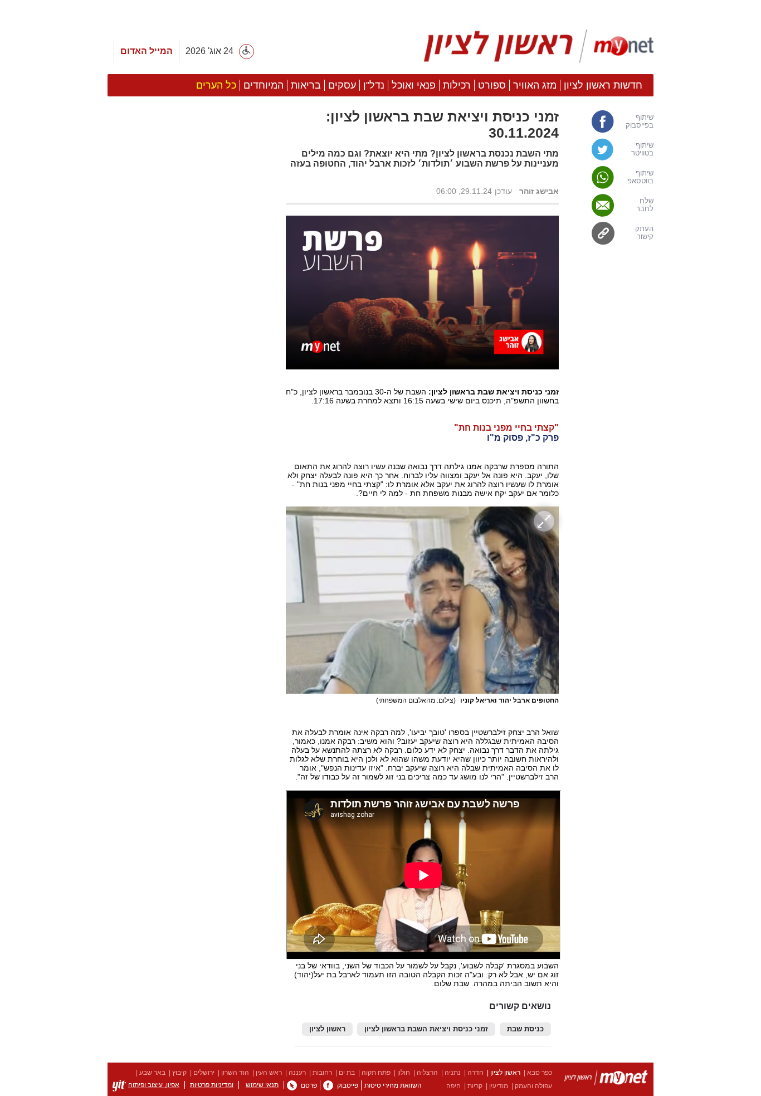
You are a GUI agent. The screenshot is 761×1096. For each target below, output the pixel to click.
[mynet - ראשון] (539, 46)
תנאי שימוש (262, 1085)
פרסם (309, 1085)
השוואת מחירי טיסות (393, 1085)
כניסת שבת (525, 1029)
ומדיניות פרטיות (211, 1085)
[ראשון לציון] (606, 1079)
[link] (611, 121)
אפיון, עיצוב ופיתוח (153, 1085)
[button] (191, 628)
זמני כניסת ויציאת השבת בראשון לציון (426, 1029)
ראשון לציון (327, 1029)
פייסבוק (347, 1085)
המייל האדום (146, 51)
